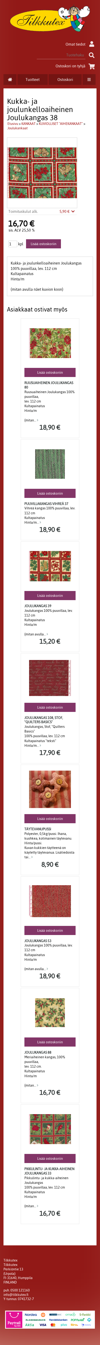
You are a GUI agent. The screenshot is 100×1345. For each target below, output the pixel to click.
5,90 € (65, 211)
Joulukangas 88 (37, 1052)
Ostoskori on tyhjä (70, 66)
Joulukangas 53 (37, 941)
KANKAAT (28, 124)
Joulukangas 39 (37, 606)
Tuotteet (33, 79)
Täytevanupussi (37, 829)
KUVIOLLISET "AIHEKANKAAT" (61, 124)
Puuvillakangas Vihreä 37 (46, 504)
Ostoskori (65, 79)
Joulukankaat (17, 128)
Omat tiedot (75, 44)
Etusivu (12, 124)
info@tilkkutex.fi (15, 1295)
